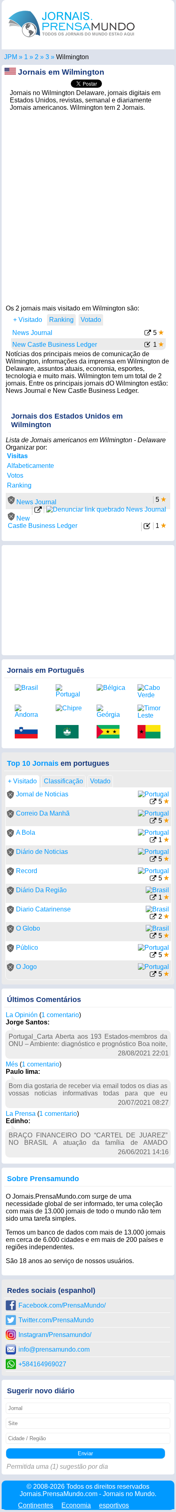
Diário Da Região (41, 890)
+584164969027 (42, 1364)
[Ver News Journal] (147, 333)
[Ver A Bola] (153, 840)
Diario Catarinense (43, 909)
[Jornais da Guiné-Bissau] (151, 732)
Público (27, 947)
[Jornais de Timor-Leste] (151, 712)
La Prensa (21, 1113)
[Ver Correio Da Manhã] (153, 821)
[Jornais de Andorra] (29, 711)
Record (26, 870)
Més (12, 1064)
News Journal (32, 332)
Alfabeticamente (30, 465)
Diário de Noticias (42, 851)
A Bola (25, 832)
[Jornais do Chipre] (70, 708)
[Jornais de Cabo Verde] (151, 691)
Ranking (19, 485)
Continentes (35, 1505)
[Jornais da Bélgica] (111, 688)
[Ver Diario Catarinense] (153, 917)
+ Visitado (27, 319)
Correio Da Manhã (43, 813)
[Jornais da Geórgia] (111, 711)
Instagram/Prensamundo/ (54, 1334)
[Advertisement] (88, 205)
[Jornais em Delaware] (47, 56)
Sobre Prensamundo (43, 1179)
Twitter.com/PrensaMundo (56, 1320)
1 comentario (60, 1014)
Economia (76, 1505)
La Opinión (22, 1014)
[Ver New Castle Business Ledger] (147, 345)
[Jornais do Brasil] (29, 688)
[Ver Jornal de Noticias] (153, 802)
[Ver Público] (153, 955)
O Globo (28, 928)
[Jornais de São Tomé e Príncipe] (111, 732)
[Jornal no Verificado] (10, 796)
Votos (15, 475)
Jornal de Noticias (42, 794)
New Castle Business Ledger (54, 344)
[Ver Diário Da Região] (153, 898)
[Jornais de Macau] (70, 732)
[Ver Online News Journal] (38, 511)
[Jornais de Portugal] (70, 691)
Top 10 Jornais (33, 763)
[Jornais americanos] (26, 56)
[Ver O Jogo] (153, 974)
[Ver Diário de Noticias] (153, 859)
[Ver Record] (153, 879)
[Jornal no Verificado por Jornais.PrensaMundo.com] (11, 502)
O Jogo (26, 966)
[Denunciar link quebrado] (106, 509)
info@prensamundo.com (54, 1349)
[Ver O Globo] (153, 936)
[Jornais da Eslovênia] (29, 732)
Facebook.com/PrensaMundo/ (62, 1305)
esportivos (114, 1505)
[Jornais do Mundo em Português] (71, 38)
